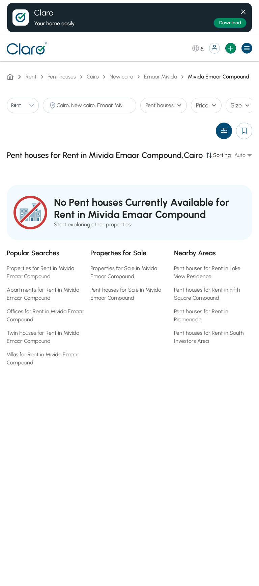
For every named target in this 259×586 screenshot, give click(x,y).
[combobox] (89, 105)
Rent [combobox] (16, 105)
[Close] (243, 10)
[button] (31, 105)
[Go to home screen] (28, 48)
